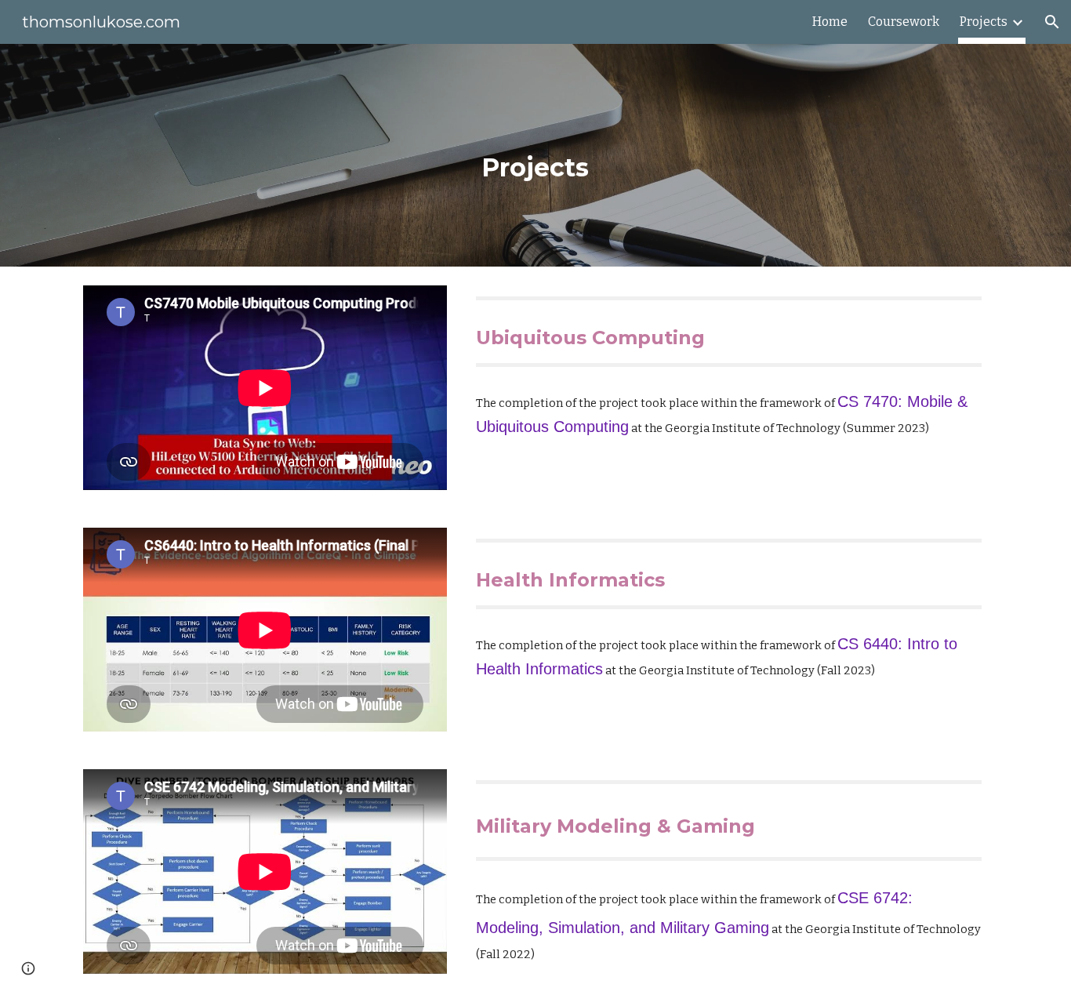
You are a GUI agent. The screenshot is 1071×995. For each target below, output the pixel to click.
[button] (1052, 22)
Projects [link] (983, 21)
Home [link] (830, 21)
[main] (535, 155)
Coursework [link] (903, 21)
